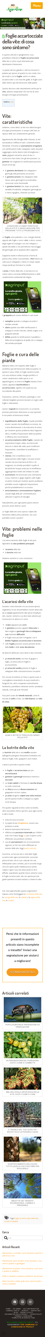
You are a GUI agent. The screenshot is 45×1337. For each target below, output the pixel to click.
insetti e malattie (11, 1221)
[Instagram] (30, 1302)
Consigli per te (12, 1311)
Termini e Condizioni (23, 1316)
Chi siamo (17, 1309)
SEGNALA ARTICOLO (22, 972)
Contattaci (36, 1311)
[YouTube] (22, 1302)
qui (25, 835)
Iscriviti (25, 1311)
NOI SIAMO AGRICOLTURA (20, 1322)
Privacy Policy (26, 1312)
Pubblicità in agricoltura (23, 1318)
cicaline (11, 900)
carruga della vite (11, 897)
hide (11, 102)
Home (8, 1309)
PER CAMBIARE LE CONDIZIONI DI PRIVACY (24, 1325)
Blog (16, 1312)
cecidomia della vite (34, 894)
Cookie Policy (36, 1314)
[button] (37, 5)
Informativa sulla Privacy (16, 1314)
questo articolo (30, 848)
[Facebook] (14, 1302)
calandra (24, 897)
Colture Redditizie (31, 1309)
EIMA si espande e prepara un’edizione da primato (22, 1276)
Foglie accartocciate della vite (26, 1218)
